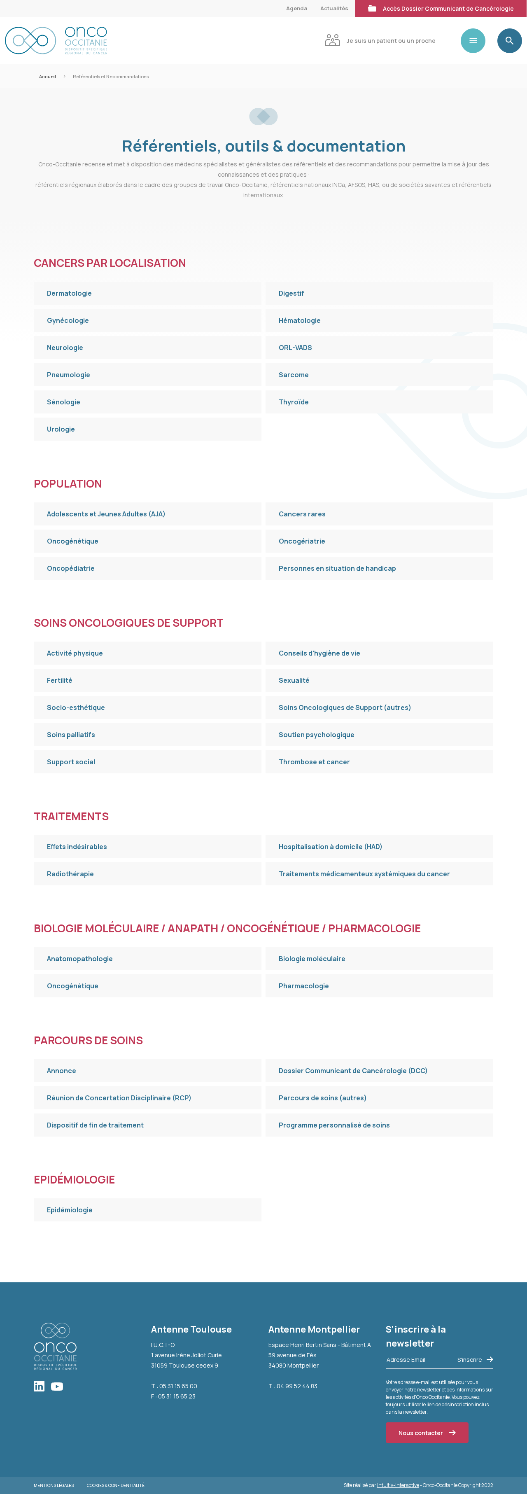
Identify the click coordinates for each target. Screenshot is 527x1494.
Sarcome (294, 374)
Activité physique (75, 653)
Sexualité (294, 680)
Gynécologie (68, 320)
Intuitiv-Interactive (398, 1485)
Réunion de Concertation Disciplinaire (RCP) (119, 1097)
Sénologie (63, 401)
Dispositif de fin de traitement (95, 1125)
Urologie (61, 429)
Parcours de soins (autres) (323, 1097)
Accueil (47, 76)
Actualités (334, 8)
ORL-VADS (295, 347)
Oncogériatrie (302, 541)
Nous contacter (421, 1433)
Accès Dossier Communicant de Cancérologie (448, 8)
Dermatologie (69, 293)
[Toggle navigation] (476, 40)
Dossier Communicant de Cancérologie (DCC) (353, 1070)
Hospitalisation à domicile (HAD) (330, 846)
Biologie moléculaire (312, 958)
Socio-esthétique (76, 707)
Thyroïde (294, 401)
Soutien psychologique (316, 734)
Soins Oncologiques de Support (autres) (345, 707)
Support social (71, 761)
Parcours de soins (88, 1040)
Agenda (296, 8)
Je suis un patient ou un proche (391, 40)
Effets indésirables (77, 846)
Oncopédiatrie (71, 568)
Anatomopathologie (80, 958)
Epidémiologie (74, 1179)
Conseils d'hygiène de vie (319, 653)
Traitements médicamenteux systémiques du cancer (364, 873)
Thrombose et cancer (314, 761)
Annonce (61, 1070)
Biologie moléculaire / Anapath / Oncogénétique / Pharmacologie (227, 928)
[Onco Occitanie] (56, 40)
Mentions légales (54, 1485)
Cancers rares (302, 513)
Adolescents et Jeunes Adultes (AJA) (106, 513)
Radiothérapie (70, 873)
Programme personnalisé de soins (334, 1125)
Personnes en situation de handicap (337, 568)
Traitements (71, 816)
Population (68, 483)
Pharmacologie (304, 985)
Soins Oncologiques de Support (129, 622)
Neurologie (65, 347)
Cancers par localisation (110, 262)
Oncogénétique (72, 541)
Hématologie (300, 320)
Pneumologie (68, 374)
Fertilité (59, 680)
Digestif (291, 293)
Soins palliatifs (71, 734)
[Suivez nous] (42, 1386)
